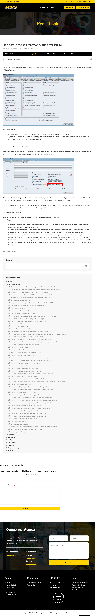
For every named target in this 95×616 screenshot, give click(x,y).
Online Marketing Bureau (54, 613)
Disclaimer (75, 590)
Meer (52, 7)
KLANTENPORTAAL (83, 7)
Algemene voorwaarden (80, 582)
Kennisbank (17, 54)
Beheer (25, 54)
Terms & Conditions (78, 585)
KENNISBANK (69, 7)
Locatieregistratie (12, 251)
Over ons (43, 7)
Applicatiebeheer (36, 54)
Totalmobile (31, 585)
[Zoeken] (23, 1)
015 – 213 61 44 (73, 1)
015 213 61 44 (10, 592)
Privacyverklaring (77, 587)
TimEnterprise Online (34, 582)
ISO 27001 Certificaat (57, 582)
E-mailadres (32, 475)
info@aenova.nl (86, 1)
